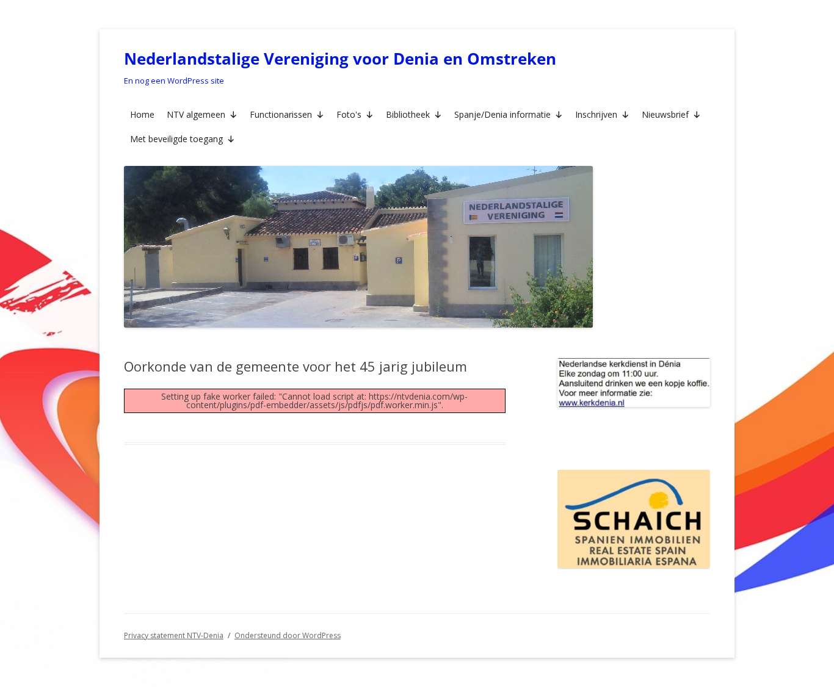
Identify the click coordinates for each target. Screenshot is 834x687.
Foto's (348, 114)
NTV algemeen (196, 114)
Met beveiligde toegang (176, 139)
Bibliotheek (408, 114)
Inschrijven (596, 114)
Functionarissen (281, 114)
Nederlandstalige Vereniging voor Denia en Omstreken (340, 59)
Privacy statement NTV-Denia (173, 635)
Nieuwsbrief (665, 114)
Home (142, 114)
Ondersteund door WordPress (287, 635)
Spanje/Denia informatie (502, 114)
